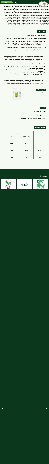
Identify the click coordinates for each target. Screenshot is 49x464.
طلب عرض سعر (6, 2)
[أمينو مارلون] (16, 94)
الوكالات (43, 176)
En (14, 2)
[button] (3, 408)
